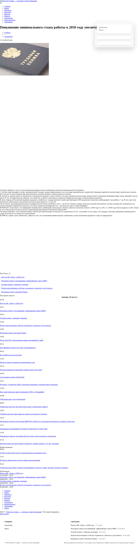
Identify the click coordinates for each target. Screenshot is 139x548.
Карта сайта (4, 514)
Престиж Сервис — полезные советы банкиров (24, 512)
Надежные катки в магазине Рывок (14, 292)
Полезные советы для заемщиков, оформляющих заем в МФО (24, 281)
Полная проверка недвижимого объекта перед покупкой (21, 370)
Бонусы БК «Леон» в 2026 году (13, 277)
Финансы (7, 10)
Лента (6, 508)
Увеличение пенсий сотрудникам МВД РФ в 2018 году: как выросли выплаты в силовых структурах (37, 421)
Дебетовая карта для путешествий (12, 399)
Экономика (8, 22)
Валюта (7, 16)
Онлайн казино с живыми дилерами (14, 284)
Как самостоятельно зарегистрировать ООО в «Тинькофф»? (22, 392)
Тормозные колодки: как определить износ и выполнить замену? (24, 407)
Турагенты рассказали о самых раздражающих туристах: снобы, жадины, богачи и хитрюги (34, 468)
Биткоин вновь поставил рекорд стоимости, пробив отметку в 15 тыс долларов (29, 443)
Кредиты (7, 12)
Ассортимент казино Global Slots (12, 377)
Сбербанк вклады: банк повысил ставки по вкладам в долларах (23, 414)
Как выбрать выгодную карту (11, 355)
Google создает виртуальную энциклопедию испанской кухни (23, 453)
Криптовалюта (9, 20)
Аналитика (8, 18)
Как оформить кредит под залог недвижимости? (18, 348)
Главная (7, 6)
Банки (6, 8)
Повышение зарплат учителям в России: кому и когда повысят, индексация (28, 436)
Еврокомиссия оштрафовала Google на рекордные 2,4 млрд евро (23, 429)
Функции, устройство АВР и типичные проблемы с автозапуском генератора (29, 384)
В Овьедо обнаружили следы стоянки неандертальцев (20, 460)
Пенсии (7, 14)
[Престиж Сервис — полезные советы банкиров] (18, 1)
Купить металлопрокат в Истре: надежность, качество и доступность (26, 288)
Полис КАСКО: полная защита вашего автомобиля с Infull (21, 340)
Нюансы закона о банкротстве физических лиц (17, 362)
